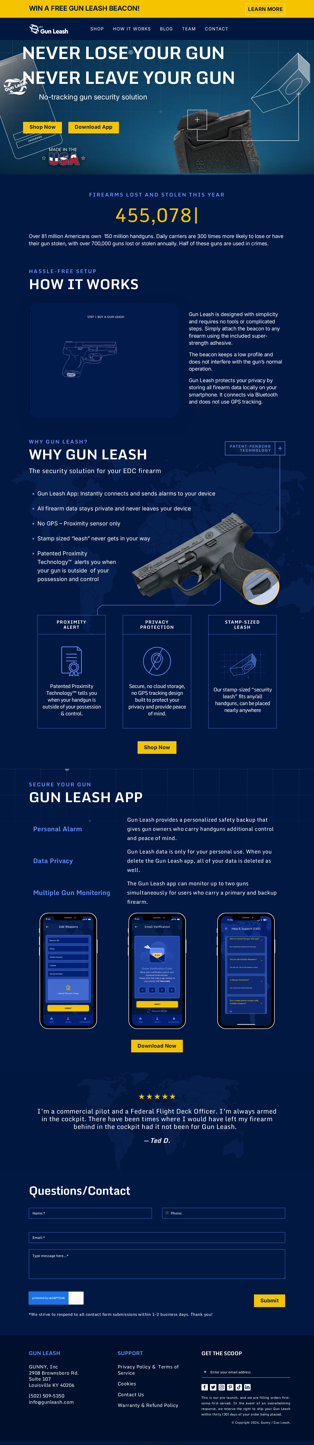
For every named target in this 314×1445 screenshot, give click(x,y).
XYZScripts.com (176, 1443)
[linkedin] (247, 1387)
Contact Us (131, 1394)
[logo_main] (48, 26)
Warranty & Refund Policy (148, 1405)
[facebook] (204, 1387)
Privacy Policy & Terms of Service (148, 1370)
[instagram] (222, 1387)
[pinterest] (230, 1387)
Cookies (127, 1383)
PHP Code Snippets (139, 1443)
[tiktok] (239, 1387)
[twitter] (213, 1387)
